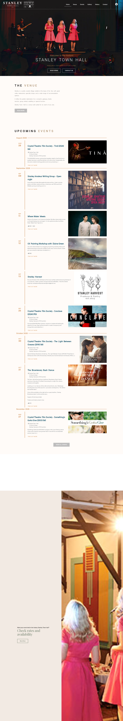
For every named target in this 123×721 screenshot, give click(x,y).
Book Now (22, 641)
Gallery (90, 4)
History (97, 4)
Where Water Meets (36, 216)
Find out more (32, 165)
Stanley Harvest (35, 276)
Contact (105, 4)
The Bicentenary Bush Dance (41, 370)
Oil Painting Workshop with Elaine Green (46, 243)
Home (68, 4)
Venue (75, 4)
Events (82, 4)
